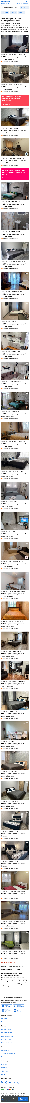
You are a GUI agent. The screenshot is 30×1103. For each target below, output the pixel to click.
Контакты (4, 1022)
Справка (4, 1018)
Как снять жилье (6, 1029)
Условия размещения (8, 1053)
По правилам (6, 1099)
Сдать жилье (5, 1050)
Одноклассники (14, 1082)
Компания (4, 1064)
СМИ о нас (4, 1071)
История (4, 1068)
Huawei (6, 1010)
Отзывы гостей (6, 1039)
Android (18, 1006)
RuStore (18, 1010)
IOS (6, 1006)
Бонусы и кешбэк (6, 1043)
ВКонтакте (6, 1082)
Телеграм (10, 1082)
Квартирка (6, 2)
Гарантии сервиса (6, 1033)
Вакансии (4, 1074)
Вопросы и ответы (7, 1036)
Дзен (18, 1082)
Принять (23, 1099)
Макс (2, 1082)
